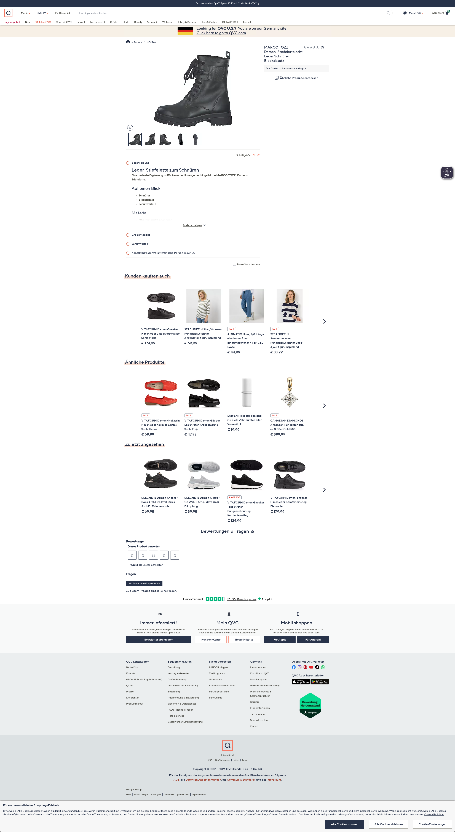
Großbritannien (222, 760)
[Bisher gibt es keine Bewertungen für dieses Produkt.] (312, 47)
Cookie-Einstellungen (432, 824)
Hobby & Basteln (186, 21)
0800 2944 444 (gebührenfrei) (144, 679)
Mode (125, 21)
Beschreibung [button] (140, 162)
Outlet (254, 725)
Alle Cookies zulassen (344, 824)
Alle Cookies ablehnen (388, 824)
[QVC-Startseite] (128, 42)
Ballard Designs (140, 794)
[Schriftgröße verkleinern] (258, 154)
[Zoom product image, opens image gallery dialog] (129, 128)
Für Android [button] (313, 639)
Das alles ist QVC (259, 673)
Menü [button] (24, 12)
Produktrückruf (134, 703)
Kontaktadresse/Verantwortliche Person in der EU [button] (163, 253)
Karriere (254, 701)
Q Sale (113, 21)
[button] (409, 13)
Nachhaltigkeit (258, 679)
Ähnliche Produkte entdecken (299, 78)
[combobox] (231, 13)
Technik (247, 21)
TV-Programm (217, 673)
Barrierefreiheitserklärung (265, 685)
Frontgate (156, 794)
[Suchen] (389, 13)
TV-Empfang (257, 713)
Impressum (274, 779)
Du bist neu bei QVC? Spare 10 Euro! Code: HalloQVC (226, 3)
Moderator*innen (260, 707)
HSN (128, 794)
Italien (236, 760)
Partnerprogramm (219, 691)
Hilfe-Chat (132, 667)
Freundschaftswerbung (222, 685)
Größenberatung (177, 679)
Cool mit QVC (64, 21)
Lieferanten (132, 697)
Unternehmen (258, 667)
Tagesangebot (12, 21)
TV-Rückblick (62, 12)
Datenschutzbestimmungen (203, 779)
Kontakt (130, 673)
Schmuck (152, 21)
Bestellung (174, 667)
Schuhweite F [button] (140, 244)
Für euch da (215, 697)
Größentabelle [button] (141, 234)
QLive (129, 685)
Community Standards (241, 779)
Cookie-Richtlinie (434, 814)
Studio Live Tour (259, 719)
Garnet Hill (169, 794)
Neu (27, 21)
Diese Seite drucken (248, 264)
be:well (81, 21)
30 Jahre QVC (43, 21)
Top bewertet (97, 21)
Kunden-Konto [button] (211, 639)
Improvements (199, 794)
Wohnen (167, 21)
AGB (176, 779)
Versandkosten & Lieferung (183, 685)
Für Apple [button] (280, 639)
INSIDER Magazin (219, 667)
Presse (130, 691)
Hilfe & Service (176, 715)
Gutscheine (215, 679)
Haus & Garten (209, 21)
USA (210, 760)
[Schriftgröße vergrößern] (254, 154)
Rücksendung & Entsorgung (183, 697)
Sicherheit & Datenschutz (182, 703)
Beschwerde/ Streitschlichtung (185, 721)
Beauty (138, 21)
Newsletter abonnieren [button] (158, 639)
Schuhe (138, 41)
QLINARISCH (230, 21)
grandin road (183, 794)
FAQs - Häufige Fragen (180, 709)
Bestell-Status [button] (244, 639)
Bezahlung (174, 691)
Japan (244, 760)
